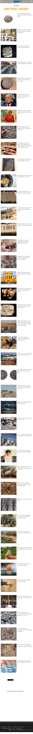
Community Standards (6, 728)
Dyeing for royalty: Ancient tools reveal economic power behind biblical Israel (24, 31)
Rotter (13, 728)
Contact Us (14, 727)
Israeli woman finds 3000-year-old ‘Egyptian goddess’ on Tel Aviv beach (24, 112)
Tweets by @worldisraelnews (15, 691)
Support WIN (19, 728)
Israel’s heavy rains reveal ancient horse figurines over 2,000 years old (24, 549)
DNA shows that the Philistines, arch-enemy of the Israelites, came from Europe (24, 517)
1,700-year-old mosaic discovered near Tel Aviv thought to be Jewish (24, 630)
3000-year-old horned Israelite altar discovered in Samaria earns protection (24, 468)
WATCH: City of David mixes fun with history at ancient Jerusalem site (24, 598)
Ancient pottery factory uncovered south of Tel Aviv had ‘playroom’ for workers (24, 614)
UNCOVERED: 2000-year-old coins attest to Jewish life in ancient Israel (24, 371)
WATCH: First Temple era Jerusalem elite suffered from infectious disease (23, 339)
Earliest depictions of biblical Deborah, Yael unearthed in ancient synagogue (23, 258)
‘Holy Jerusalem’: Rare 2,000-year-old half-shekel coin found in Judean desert (24, 80)
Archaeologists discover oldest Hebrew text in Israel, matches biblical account (24, 306)
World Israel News (20, 729)
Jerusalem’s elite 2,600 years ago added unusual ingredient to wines (24, 290)
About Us (9, 727)
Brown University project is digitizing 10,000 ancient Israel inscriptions (24, 128)
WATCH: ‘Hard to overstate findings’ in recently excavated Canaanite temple (23, 484)
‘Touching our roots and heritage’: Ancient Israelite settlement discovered (23, 242)
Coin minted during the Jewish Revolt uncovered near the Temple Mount (24, 15)
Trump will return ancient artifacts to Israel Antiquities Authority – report (23, 96)
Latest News (3, 727)
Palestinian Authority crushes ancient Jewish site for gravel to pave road (24, 387)
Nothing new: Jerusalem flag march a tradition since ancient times (24, 274)
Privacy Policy (21, 727)
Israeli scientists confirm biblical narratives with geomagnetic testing (24, 209)
